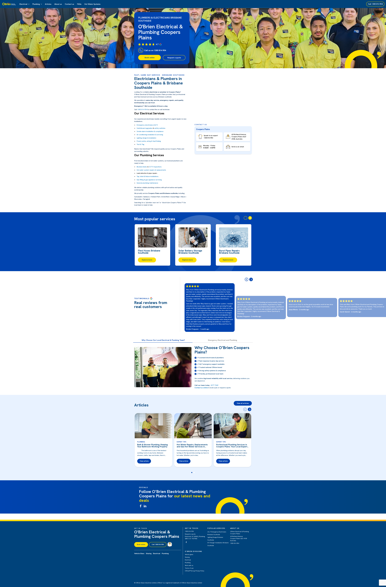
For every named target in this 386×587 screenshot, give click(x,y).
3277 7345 (214, 385)
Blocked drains (142, 167)
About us (58, 4)
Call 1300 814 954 (158, 544)
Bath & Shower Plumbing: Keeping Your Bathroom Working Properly (152, 446)
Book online (150, 57)
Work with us (189, 565)
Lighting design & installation (146, 138)
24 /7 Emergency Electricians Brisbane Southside (216, 533)
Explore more (147, 260)
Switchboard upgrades (144, 128)
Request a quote (174, 57)
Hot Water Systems (92, 4)
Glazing (187, 557)
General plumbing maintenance (147, 183)
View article (144, 461)
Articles (48, 4)
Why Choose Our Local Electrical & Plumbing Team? (163, 340)
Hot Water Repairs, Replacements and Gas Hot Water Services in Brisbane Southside (192, 446)
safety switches (159, 128)
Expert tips (181, 442)
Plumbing (36, 4)
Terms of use (189, 568)
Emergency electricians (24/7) (147, 125)
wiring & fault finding (154, 141)
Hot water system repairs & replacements (151, 170)
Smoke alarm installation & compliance (150, 131)
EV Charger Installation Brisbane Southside (218, 544)
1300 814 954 (142, 109)
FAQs (79, 4)
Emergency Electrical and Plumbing (222, 340)
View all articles (243, 403)
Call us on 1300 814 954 (155, 50)
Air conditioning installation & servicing (150, 135)
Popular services (216, 528)
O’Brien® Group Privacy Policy (194, 571)
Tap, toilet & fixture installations (147, 176)
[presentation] (245, 218)
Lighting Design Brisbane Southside (215, 538)
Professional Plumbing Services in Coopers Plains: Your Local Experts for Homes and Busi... (232, 446)
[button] (192, 473)
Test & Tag (140, 144)
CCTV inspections (155, 167)
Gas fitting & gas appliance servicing (149, 180)
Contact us (69, 4)
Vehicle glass (189, 554)
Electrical (23, 4)
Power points (141, 141)
